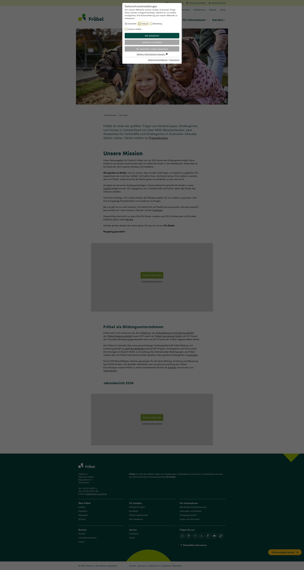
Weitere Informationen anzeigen (151, 54)
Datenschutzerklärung (157, 60)
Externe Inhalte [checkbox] (134, 29)
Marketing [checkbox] (157, 23)
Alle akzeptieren (152, 35)
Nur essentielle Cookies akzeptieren (152, 49)
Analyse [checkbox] (144, 23)
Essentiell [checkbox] (132, 23)
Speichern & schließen (152, 42)
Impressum (174, 60)
